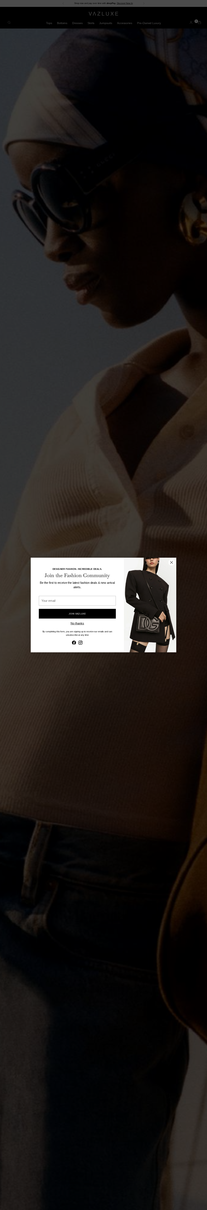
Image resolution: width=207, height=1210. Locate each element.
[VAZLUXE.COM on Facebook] (74, 643)
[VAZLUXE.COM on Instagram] (80, 643)
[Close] (171, 562)
